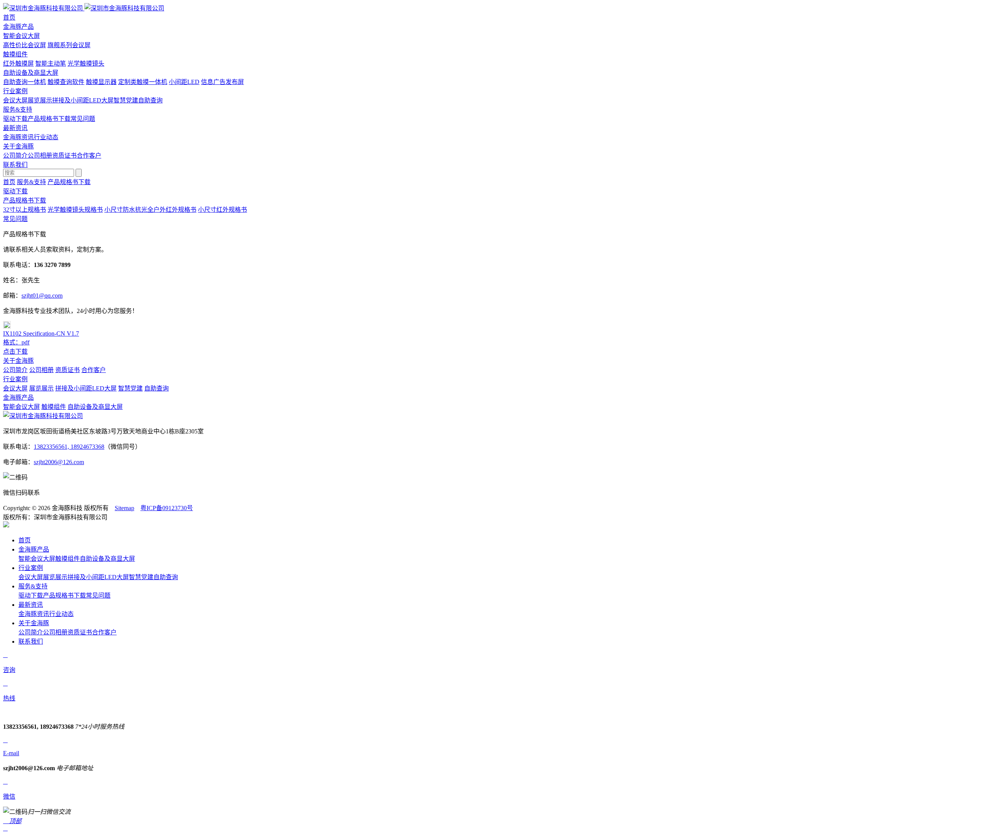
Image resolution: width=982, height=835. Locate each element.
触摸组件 (15, 54)
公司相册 (40, 155)
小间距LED (184, 82)
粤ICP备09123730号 (166, 508)
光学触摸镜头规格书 (75, 209)
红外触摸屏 (18, 63)
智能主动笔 (50, 63)
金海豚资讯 (18, 137)
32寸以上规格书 (24, 209)
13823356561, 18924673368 (69, 446)
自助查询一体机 (24, 82)
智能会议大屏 (21, 36)
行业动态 (46, 137)
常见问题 (83, 118)
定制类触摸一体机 (142, 82)
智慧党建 (126, 100)
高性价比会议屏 (24, 45)
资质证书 (64, 155)
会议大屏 (15, 100)
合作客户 (89, 155)
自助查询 (150, 100)
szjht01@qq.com (42, 295)
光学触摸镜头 (86, 63)
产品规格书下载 (49, 118)
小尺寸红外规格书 (222, 209)
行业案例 (15, 379)
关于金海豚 (18, 360)
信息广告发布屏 (222, 82)
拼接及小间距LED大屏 (83, 100)
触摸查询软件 (66, 82)
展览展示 (40, 100)
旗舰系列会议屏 (69, 45)
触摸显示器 (101, 82)
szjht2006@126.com (59, 462)
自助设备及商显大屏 (30, 72)
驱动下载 (15, 118)
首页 (9, 182)
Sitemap (124, 508)
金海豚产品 (18, 397)
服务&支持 (31, 182)
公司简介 (15, 155)
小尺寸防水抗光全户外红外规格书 (150, 209)
